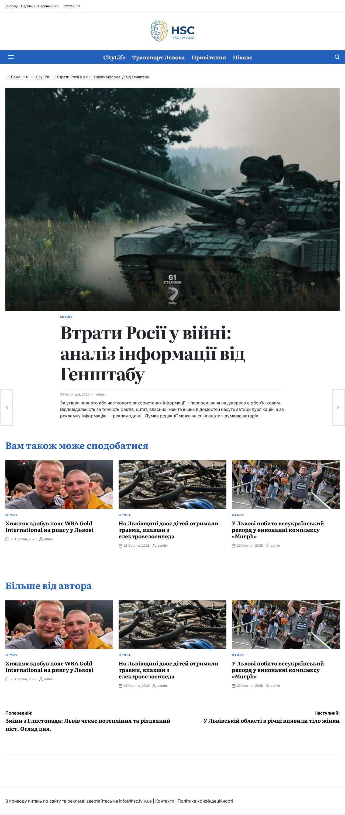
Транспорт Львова (158, 57)
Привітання (209, 57)
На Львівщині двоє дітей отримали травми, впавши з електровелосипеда (168, 529)
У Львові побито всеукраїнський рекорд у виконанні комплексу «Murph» (278, 529)
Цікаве (242, 57)
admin (101, 394)
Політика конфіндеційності (205, 801)
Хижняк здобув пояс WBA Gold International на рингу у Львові (49, 526)
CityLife (114, 57)
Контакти (164, 801)
